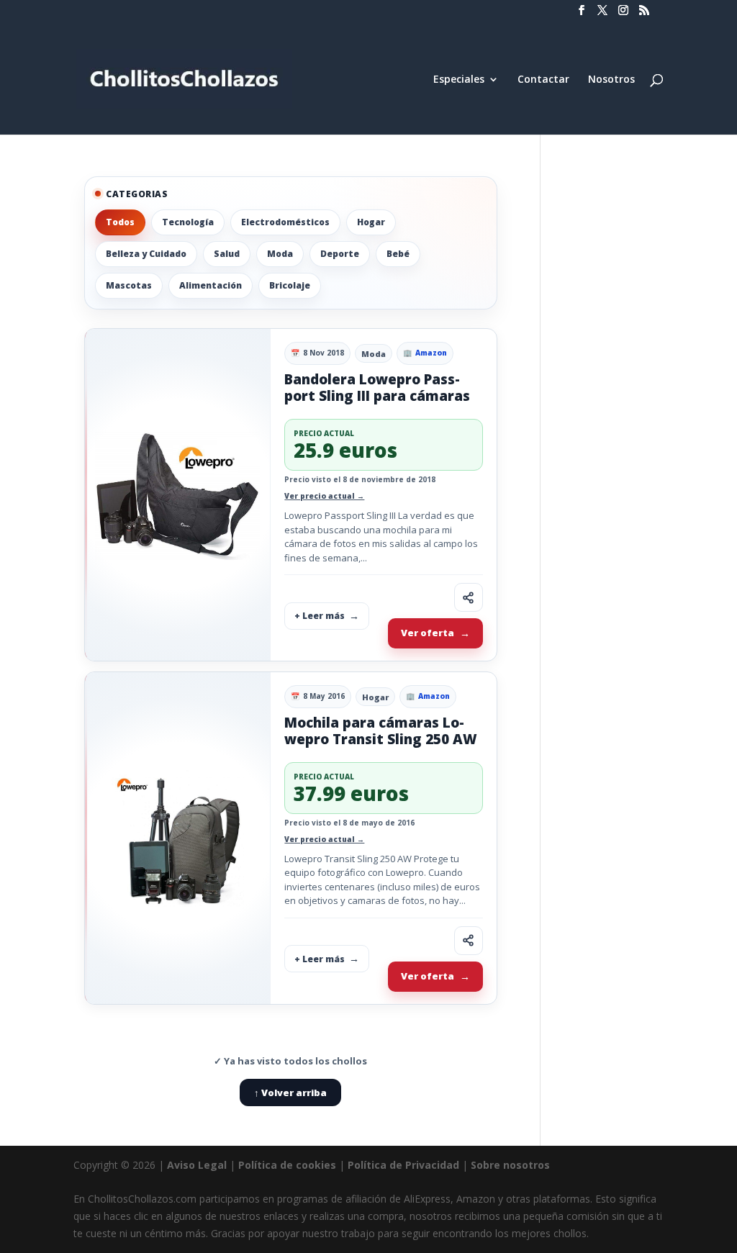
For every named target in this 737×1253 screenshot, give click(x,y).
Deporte (339, 254)
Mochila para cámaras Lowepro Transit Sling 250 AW (380, 730)
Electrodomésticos (285, 222)
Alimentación (210, 285)
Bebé (398, 254)
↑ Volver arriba (290, 1092)
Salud (227, 254)
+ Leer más (319, 616)
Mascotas (129, 285)
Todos (120, 222)
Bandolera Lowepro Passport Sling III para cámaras (377, 387)
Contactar (543, 80)
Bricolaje (289, 285)
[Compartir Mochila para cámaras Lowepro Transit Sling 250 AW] (468, 940)
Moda (280, 254)
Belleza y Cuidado (146, 254)
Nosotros (611, 80)
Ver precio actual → (324, 496)
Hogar (371, 222)
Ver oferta (427, 632)
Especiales (458, 80)
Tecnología (188, 222)
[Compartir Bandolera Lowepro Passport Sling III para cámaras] (468, 597)
